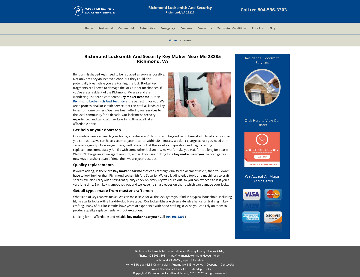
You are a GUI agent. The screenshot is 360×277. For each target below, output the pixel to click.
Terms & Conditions (161, 269)
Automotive (147, 28)
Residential (105, 28)
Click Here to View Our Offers (262, 122)
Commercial (126, 28)
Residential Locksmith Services (262, 60)
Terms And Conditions (232, 28)
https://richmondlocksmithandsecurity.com (194, 255)
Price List (258, 28)
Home (89, 28)
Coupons (186, 28)
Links (208, 269)
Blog (272, 28)
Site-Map (196, 269)
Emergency (168, 28)
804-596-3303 (272, 10)
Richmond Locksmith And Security (99, 101)
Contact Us (205, 28)
